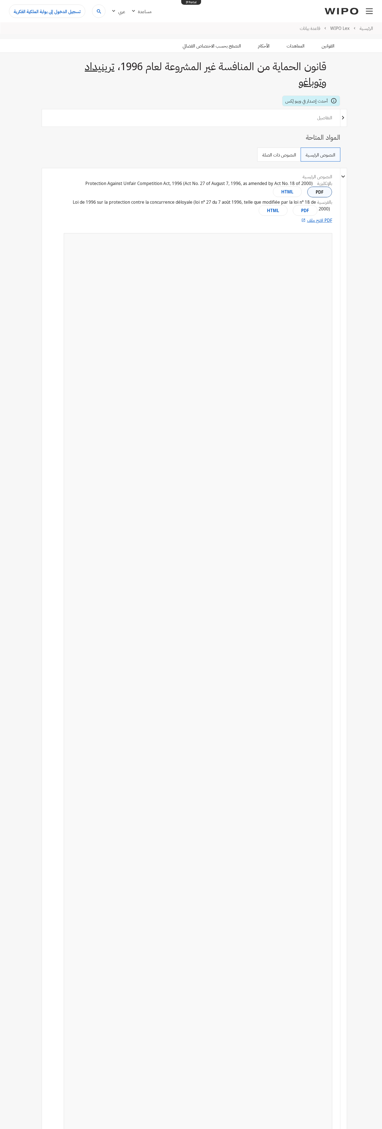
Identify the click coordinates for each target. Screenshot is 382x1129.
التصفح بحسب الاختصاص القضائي (212, 46)
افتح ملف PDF (319, 220)
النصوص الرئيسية (320, 155)
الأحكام (264, 46)
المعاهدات (296, 46)
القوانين (328, 46)
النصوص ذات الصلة (279, 155)
